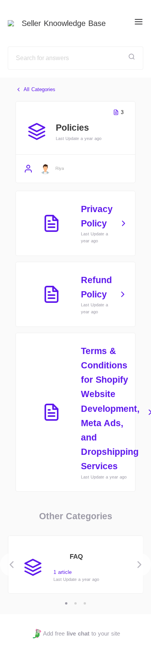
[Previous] (11, 564)
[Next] (139, 564)
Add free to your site (81, 633)
